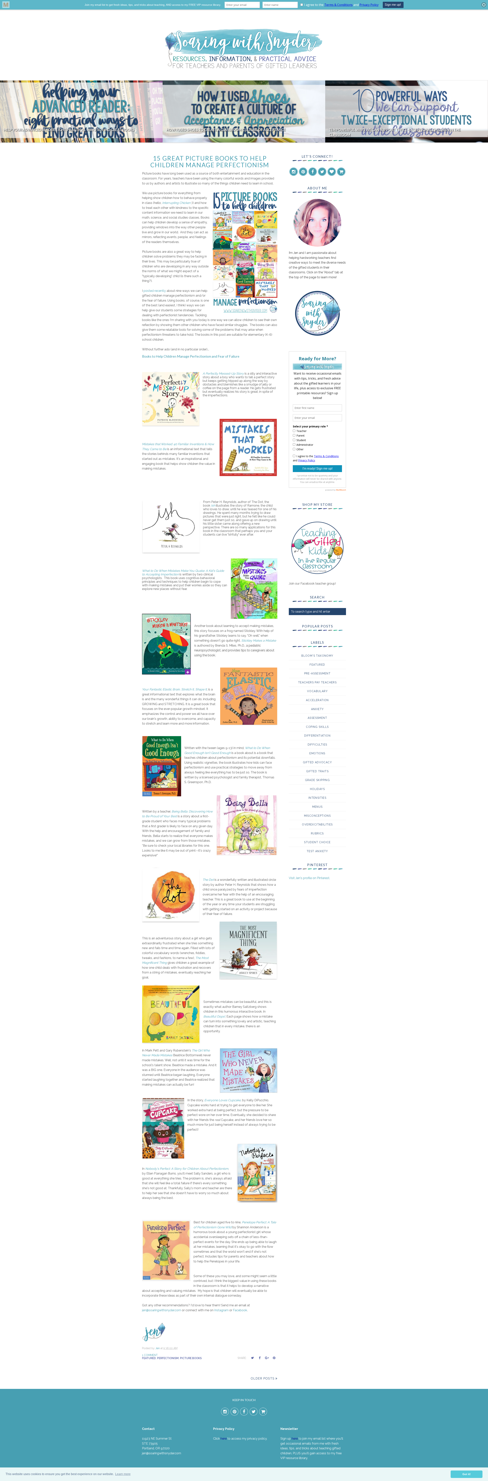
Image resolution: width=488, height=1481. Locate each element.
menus (317, 806)
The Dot (208, 880)
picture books (191, 1358)
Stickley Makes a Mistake (258, 640)
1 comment (150, 1355)
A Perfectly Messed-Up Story (223, 373)
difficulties (317, 744)
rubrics (317, 833)
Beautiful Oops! (214, 1016)
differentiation (317, 735)
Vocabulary (317, 691)
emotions (317, 753)
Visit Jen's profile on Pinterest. (309, 878)
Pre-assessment (317, 673)
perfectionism (168, 1358)
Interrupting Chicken (176, 203)
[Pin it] (274, 1358)
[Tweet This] (252, 1358)
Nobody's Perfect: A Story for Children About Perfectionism (186, 1168)
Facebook (240, 1310)
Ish (213, 505)
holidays (317, 789)
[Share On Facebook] (260, 1358)
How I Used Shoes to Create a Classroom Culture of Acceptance (63, 130)
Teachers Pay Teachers (317, 682)
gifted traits (317, 771)
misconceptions (317, 815)
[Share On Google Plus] (267, 1358)
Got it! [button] (466, 1474)
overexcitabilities (317, 824)
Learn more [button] (123, 1474)
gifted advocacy (317, 762)
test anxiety (317, 851)
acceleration (317, 700)
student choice (317, 842)
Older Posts (262, 1378)
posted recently (155, 291)
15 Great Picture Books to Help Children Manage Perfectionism (209, 161)
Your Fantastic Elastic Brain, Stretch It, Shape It (174, 689)
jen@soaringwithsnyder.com (161, 1310)
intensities (317, 797)
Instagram (221, 1310)
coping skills (317, 726)
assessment (317, 717)
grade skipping (317, 780)
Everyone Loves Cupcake (222, 1100)
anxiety (317, 709)
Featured (149, 1358)
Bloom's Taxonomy (317, 655)
